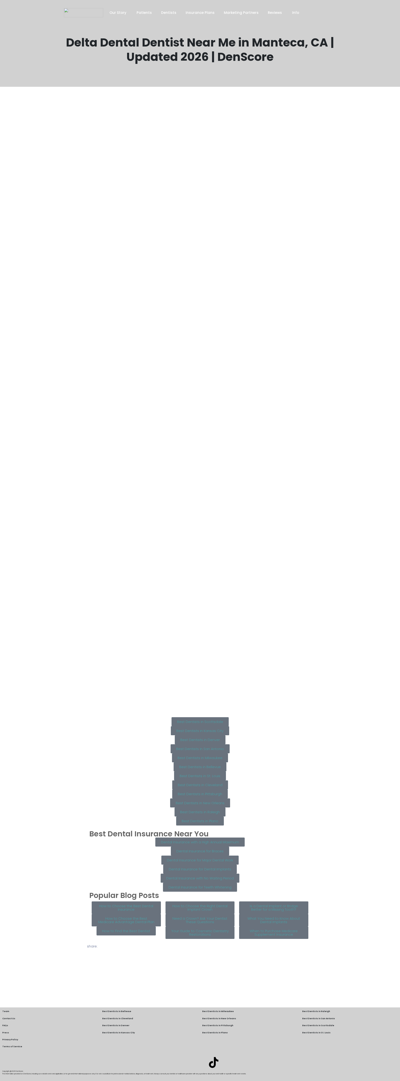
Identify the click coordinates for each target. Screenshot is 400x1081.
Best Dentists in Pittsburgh (217, 1025)
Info (295, 12)
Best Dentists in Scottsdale (318, 1025)
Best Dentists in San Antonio (318, 1018)
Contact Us (8, 1018)
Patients (144, 12)
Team (5, 1011)
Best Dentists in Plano (215, 1032)
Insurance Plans (200, 12)
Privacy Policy (10, 1039)
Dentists (168, 12)
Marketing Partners (241, 12)
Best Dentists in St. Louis (316, 1032)
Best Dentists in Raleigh (316, 1011)
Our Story (118, 12)
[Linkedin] (186, 1062)
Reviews (275, 12)
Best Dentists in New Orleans (219, 1018)
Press (5, 1032)
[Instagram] (200, 1062)
